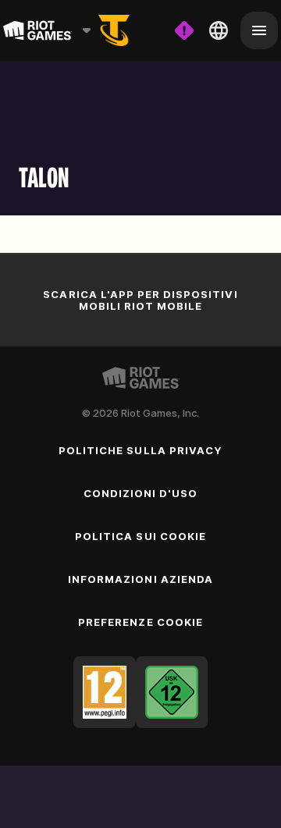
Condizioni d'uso (141, 493)
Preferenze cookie (140, 622)
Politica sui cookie (140, 536)
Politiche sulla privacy (140, 450)
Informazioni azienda (140, 579)
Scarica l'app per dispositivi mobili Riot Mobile (140, 300)
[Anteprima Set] (114, 30)
